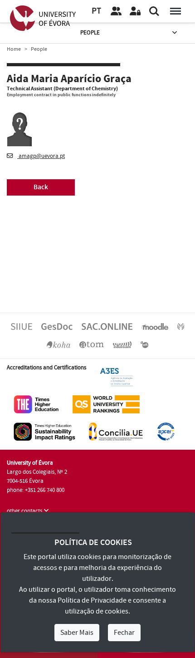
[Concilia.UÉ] (116, 431)
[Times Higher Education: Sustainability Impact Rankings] (44, 431)
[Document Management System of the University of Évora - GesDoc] (57, 326)
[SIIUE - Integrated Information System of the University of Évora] (21, 326)
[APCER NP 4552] (165, 431)
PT (96, 11)
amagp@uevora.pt (41, 156)
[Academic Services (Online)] (107, 326)
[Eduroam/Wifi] (122, 344)
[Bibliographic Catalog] (58, 344)
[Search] (154, 11)
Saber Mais (76, 632)
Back (41, 187)
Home (14, 49)
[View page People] (116, 11)
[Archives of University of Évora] (91, 344)
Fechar (124, 632)
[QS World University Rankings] (106, 404)
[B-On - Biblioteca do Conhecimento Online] (144, 344)
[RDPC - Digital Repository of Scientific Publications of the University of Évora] (180, 326)
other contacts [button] (25, 511)
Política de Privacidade (92, 600)
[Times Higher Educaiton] (36, 404)
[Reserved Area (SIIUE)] (135, 11)
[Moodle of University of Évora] (154, 326)
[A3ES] (116, 377)
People (90, 33)
